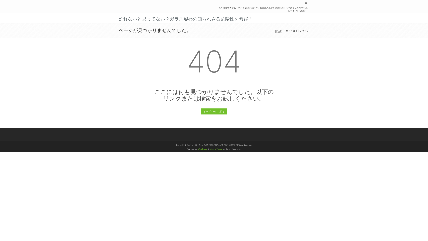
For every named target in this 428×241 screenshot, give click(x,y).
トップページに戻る (214, 111)
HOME (278, 31)
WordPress (202, 149)
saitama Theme (216, 149)
